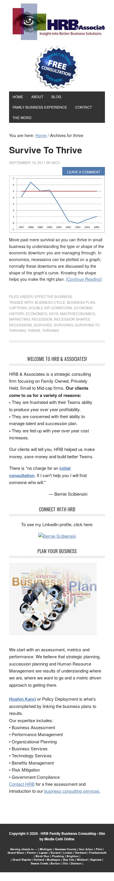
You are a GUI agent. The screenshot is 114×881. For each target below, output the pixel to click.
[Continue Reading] (84, 279)
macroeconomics (77, 313)
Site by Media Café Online (72, 836)
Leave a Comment (83, 171)
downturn (61, 307)
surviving (63, 324)
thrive (33, 330)
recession (42, 319)
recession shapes (72, 319)
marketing (19, 319)
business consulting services (71, 791)
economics (36, 313)
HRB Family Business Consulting (68, 833)
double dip (39, 307)
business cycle (50, 302)
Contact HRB (21, 784)
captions (18, 307)
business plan (81, 302)
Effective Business (53, 296)
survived (43, 324)
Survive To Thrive (45, 149)
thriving (50, 330)
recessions (20, 324)
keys (53, 313)
